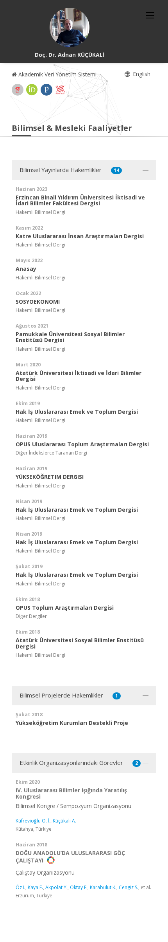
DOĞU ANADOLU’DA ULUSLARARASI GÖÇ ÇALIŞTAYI (70, 856)
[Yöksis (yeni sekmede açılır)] (60, 90)
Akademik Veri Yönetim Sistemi (57, 74)
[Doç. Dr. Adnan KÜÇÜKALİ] (69, 27)
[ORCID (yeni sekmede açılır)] (32, 90)
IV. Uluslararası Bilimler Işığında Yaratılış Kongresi (71, 793)
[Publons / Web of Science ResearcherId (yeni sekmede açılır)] (46, 90)
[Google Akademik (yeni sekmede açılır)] (17, 90)
